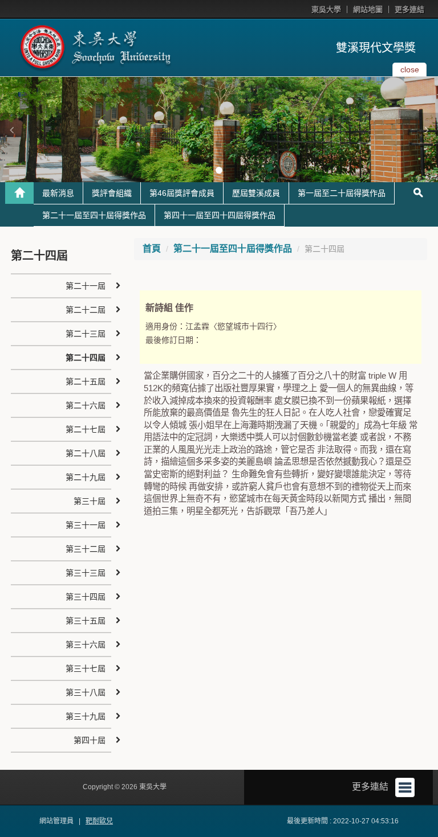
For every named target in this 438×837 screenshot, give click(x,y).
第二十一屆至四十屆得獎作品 (94, 215)
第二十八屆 (86, 453)
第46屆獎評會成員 (181, 193)
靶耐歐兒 (99, 821)
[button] (11, 130)
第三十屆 (90, 501)
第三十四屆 (86, 596)
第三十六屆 (86, 644)
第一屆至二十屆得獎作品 (342, 193)
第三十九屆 (86, 716)
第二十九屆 (86, 477)
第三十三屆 (86, 572)
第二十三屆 (86, 333)
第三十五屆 (86, 620)
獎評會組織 (112, 193)
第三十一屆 (86, 525)
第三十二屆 (86, 548)
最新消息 (58, 193)
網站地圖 (368, 9)
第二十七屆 (86, 429)
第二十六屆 (86, 405)
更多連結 (409, 9)
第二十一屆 (86, 285)
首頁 (152, 248)
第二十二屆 (86, 309)
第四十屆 (90, 740)
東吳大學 (326, 9)
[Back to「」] (19, 193)
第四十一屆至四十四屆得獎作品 (219, 215)
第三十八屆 (86, 692)
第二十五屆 (86, 381)
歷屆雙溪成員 (256, 193)
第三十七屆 (86, 668)
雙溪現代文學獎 (376, 48)
